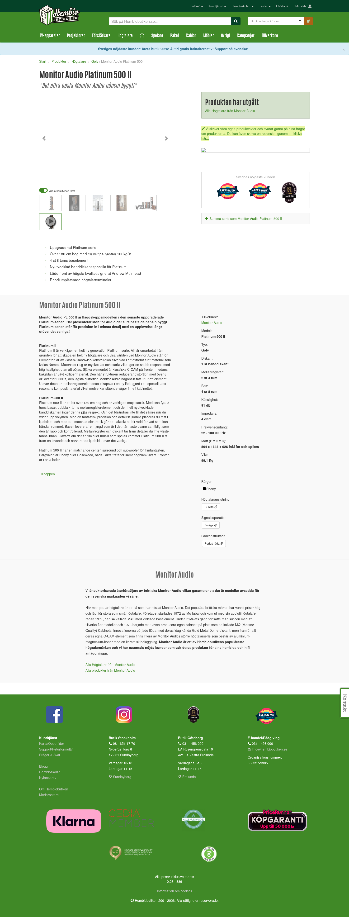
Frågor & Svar (49, 754)
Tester (263, 6)
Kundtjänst (216, 6)
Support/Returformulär (56, 749)
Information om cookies (174, 890)
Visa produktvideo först (61, 191)
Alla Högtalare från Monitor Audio (230, 110)
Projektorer (76, 36)
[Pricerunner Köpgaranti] (279, 820)
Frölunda (188, 776)
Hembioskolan (241, 6)
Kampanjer (246, 36)
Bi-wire (209, 507)
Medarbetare (49, 794)
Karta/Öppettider (51, 743)
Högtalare (125, 36)
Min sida (301, 6)
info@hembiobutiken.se (269, 749)
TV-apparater (50, 36)
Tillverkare (270, 36)
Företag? (282, 6)
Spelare (157, 36)
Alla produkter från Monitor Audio (110, 670)
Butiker (195, 6)
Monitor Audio (211, 322)
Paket (174, 36)
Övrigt (225, 36)
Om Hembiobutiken (53, 789)
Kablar (191, 36)
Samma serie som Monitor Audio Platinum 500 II (245, 218)
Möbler (208, 36)
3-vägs (209, 525)
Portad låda (212, 543)
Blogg (43, 766)
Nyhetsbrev (47, 777)
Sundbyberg (121, 776)
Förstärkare (101, 36)
